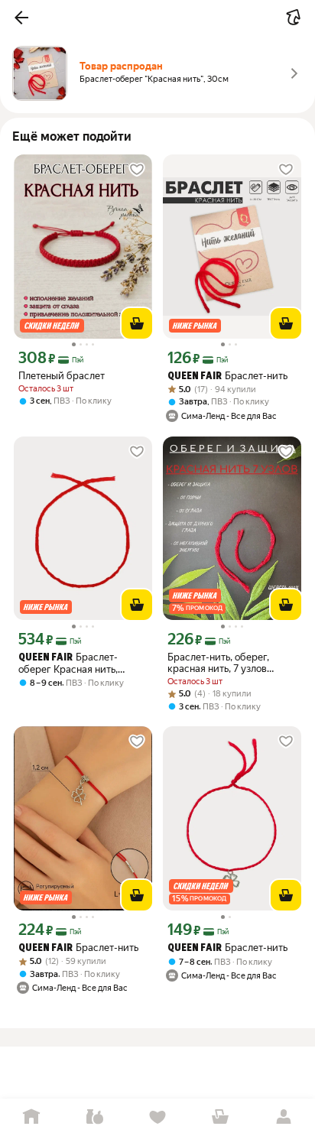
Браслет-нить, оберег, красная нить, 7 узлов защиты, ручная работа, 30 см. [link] (230, 662)
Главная (31, 1117)
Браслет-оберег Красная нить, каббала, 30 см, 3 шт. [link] (68, 663)
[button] (21, 17)
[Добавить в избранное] (137, 170)
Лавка (94, 1117)
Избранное (157, 1117)
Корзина (220, 1117)
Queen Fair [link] (194, 376)
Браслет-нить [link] (227, 375)
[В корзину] (137, 323)
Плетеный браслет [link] (61, 375)
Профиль (283, 1117)
